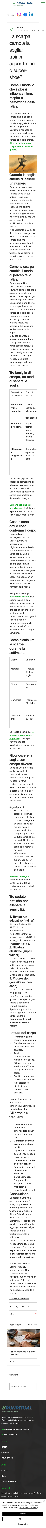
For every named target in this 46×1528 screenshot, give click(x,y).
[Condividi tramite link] (28, 1306)
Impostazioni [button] (23, 1524)
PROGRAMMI (7, 1458)
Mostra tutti (32, 1324)
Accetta (23, 1513)
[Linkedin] (31, 14)
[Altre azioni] (35, 29)
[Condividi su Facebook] (10, 1306)
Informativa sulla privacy (29, 1507)
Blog (3, 1476)
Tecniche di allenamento (19, 1299)
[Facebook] (25, 14)
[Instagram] (19, 14)
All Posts (10, 15)
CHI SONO (5, 1452)
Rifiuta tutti (23, 1519)
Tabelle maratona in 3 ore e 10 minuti (22, 1353)
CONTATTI (5, 1471)
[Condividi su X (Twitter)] (16, 1306)
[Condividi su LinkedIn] (22, 1306)
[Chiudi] (43, 1502)
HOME (4, 1447)
